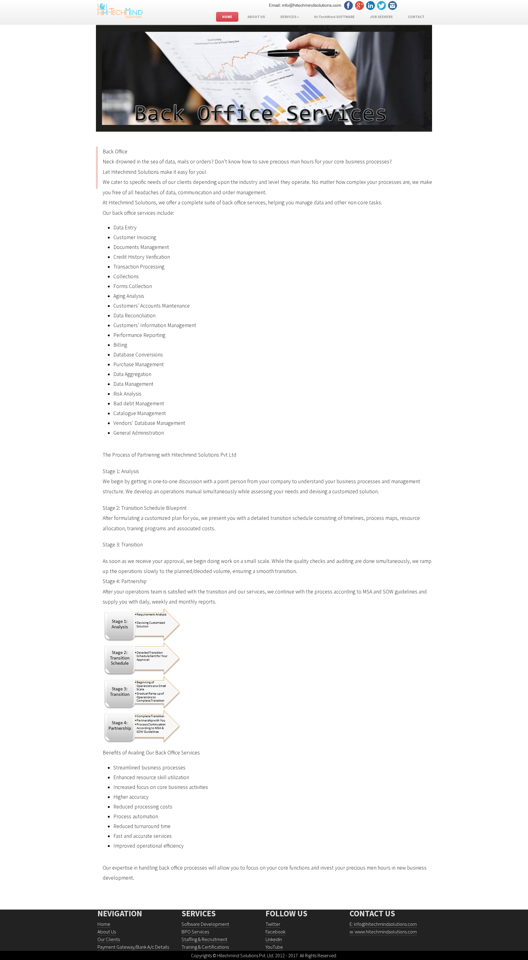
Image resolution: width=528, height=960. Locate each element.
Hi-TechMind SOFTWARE (334, 16)
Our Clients (108, 939)
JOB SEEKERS (381, 16)
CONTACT (416, 16)
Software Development (205, 924)
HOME (227, 16)
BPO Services (195, 932)
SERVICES (289, 16)
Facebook (275, 932)
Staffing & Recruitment (204, 939)
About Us (106, 932)
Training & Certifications (205, 947)
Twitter (273, 924)
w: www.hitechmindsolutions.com (383, 932)
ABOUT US (256, 16)
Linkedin (274, 939)
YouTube (274, 947)
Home (103, 924)
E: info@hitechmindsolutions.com (383, 924)
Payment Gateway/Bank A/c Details (133, 947)
